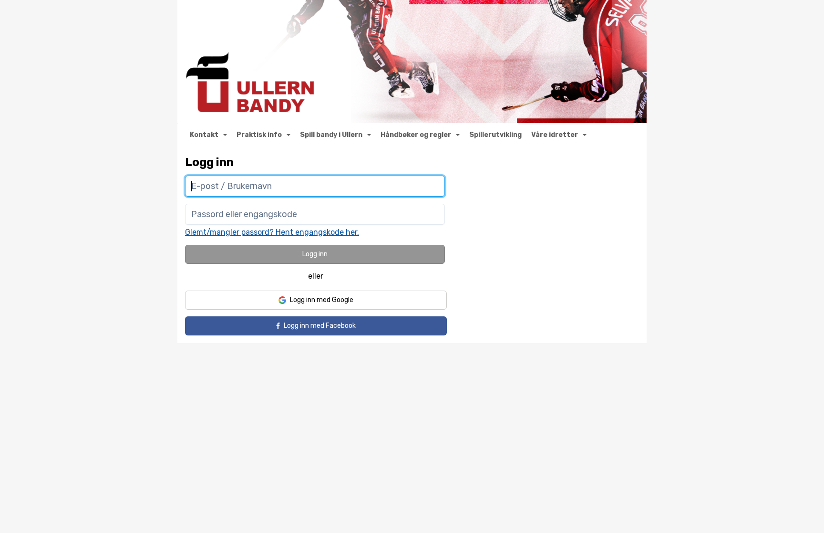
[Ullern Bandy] (412, 61)
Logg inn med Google (321, 300)
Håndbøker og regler (416, 135)
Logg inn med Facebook (320, 326)
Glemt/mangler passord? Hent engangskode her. (272, 232)
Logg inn (315, 254)
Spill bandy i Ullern (331, 135)
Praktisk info (259, 135)
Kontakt (204, 135)
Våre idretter (554, 135)
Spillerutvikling (495, 135)
